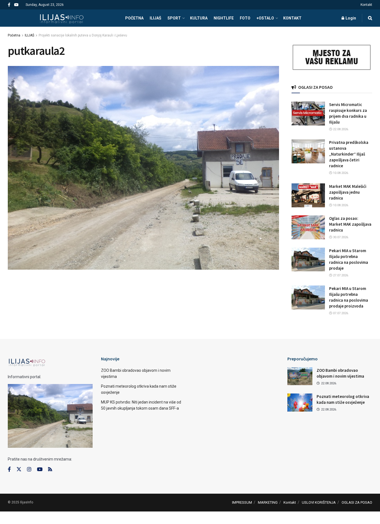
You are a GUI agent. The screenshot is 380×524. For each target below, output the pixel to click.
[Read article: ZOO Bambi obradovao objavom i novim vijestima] (299, 376)
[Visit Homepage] (61, 18)
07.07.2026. (340, 313)
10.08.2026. (340, 173)
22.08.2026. (340, 129)
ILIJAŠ (155, 18)
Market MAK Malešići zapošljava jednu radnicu (347, 192)
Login (350, 18)
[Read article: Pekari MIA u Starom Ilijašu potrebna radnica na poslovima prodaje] (308, 260)
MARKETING (268, 502)
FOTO (245, 18)
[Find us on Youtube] (16, 5)
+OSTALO (265, 18)
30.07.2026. (340, 237)
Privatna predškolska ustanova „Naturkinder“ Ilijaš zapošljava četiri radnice (348, 154)
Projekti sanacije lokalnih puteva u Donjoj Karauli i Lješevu (83, 35)
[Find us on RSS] (50, 469)
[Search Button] (370, 18)
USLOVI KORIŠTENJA (319, 502)
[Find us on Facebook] (9, 5)
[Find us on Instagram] (29, 469)
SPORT (174, 18)
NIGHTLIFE (224, 18)
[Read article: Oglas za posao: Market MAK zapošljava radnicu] (308, 227)
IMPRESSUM (242, 502)
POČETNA (134, 18)
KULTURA (199, 18)
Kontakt (366, 5)
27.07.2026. (340, 275)
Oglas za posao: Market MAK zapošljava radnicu (350, 224)
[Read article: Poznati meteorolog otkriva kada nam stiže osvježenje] (299, 402)
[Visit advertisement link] (332, 57)
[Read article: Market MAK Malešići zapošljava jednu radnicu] (308, 195)
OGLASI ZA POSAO (357, 502)
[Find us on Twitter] (18, 469)
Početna (14, 35)
